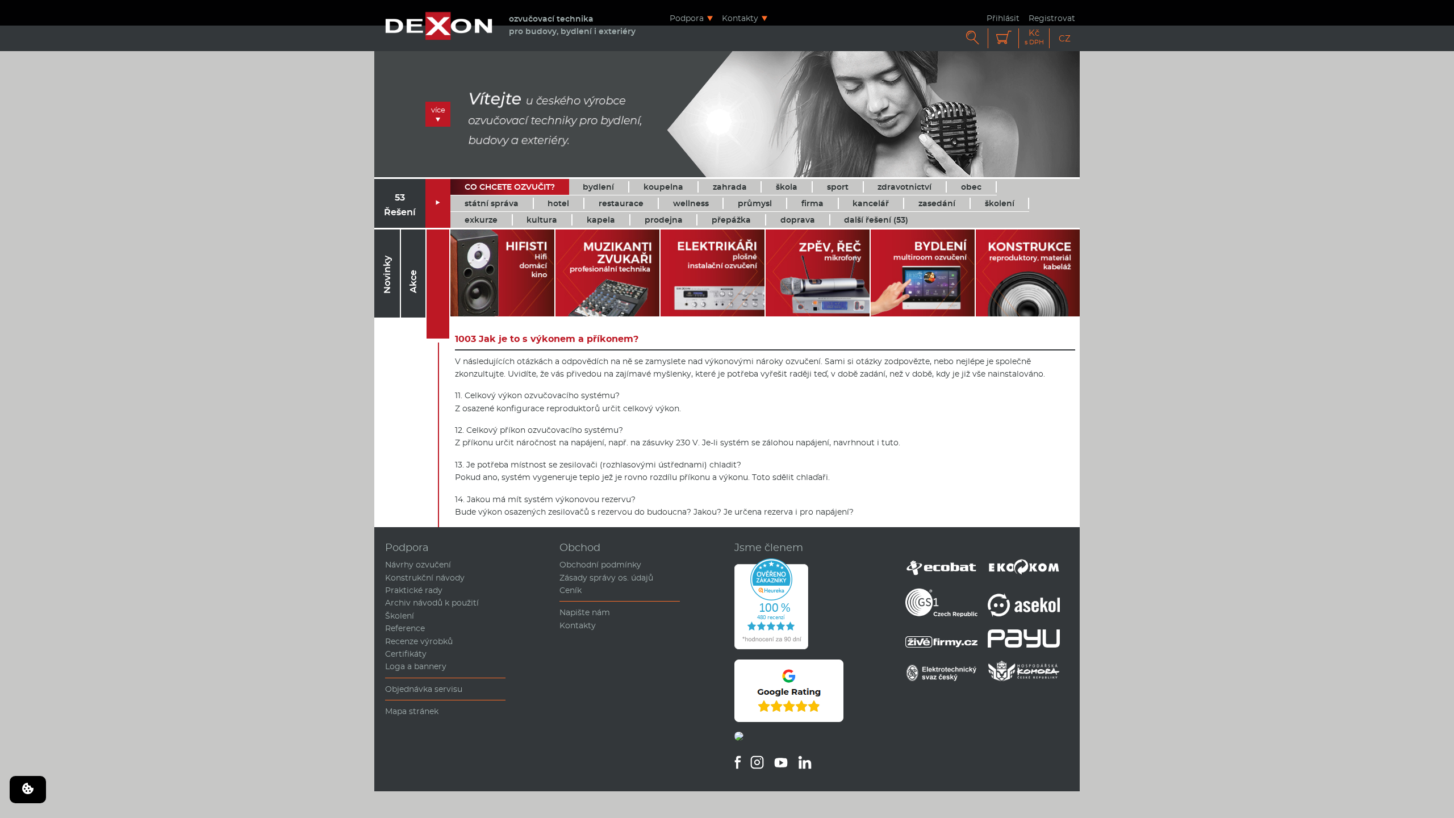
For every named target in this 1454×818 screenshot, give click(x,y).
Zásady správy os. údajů (606, 578)
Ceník (570, 590)
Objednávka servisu (423, 689)
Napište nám (584, 612)
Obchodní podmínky (600, 565)
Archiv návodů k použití (432, 603)
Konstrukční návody (425, 578)
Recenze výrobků (419, 641)
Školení (399, 616)
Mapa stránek (411, 711)
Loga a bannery (415, 666)
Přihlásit (1003, 18)
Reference (405, 628)
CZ (1065, 38)
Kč (1034, 37)
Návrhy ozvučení (418, 565)
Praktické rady (413, 590)
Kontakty (740, 18)
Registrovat (1052, 18)
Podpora (687, 18)
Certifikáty (406, 654)
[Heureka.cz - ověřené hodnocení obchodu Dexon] (771, 646)
